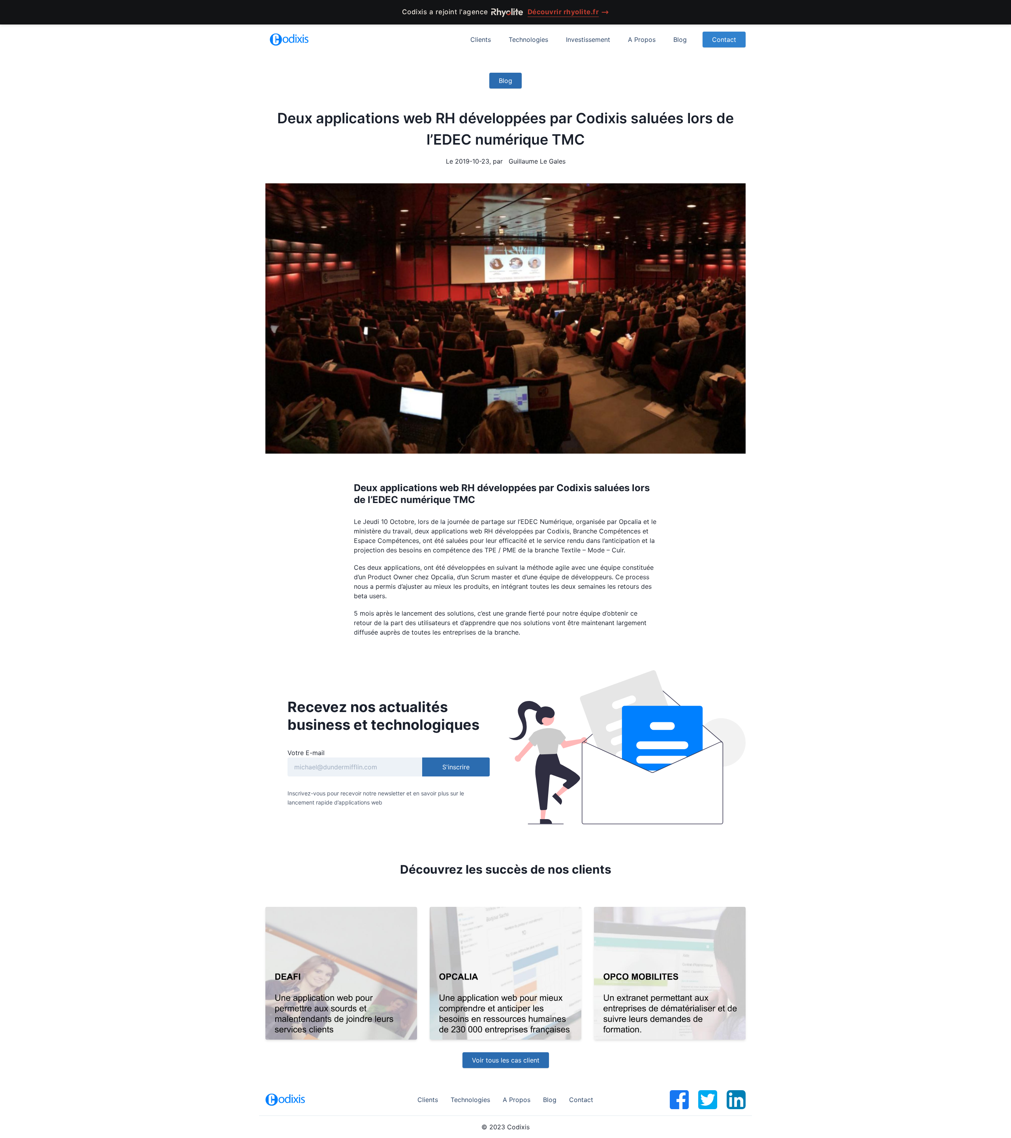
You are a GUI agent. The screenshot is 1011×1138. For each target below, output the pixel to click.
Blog (680, 39)
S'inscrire (456, 767)
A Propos (642, 39)
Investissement (588, 39)
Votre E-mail (306, 753)
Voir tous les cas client (505, 1060)
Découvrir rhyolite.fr (563, 12)
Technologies (528, 39)
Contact (724, 39)
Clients (480, 39)
